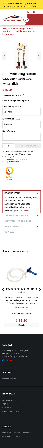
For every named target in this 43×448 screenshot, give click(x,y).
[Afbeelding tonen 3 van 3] (26, 67)
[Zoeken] (28, 11)
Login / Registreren (9, 379)
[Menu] (40, 11)
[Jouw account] (34, 11)
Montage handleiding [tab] (17, 221)
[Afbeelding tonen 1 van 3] (17, 67)
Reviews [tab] (9, 232)
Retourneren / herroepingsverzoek (16, 433)
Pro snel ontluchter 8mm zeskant (21, 290)
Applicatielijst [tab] (13, 226)
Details (21, 325)
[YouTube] (11, 360)
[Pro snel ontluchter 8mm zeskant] (21, 273)
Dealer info (6, 408)
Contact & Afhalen (9, 400)
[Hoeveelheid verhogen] (12, 145)
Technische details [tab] (16, 215)
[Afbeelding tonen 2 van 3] (21, 67)
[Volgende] (39, 56)
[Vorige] (4, 56)
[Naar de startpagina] (10, 18)
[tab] (21, 201)
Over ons (5, 404)
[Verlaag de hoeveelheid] (4, 145)
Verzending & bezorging (11, 437)
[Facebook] (3, 360)
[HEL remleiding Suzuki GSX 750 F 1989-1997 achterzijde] (21, 56)
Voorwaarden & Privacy (11, 412)
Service (6, 426)
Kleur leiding (11, 106)
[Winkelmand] (33, 19)
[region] (21, 4)
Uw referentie (8, 131)
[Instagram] (7, 360)
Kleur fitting (11, 118)
